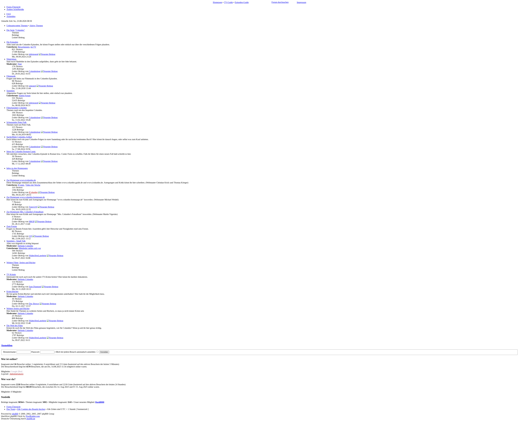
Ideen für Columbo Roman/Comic (21, 151)
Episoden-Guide (242, 2)
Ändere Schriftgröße (15, 9)
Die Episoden (12, 42)
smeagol (32, 86)
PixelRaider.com (33, 416)
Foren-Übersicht (13, 7)
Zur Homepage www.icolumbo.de (21, 180)
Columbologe (35, 71)
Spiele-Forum (24, 95)
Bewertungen (23, 47)
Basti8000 (99, 402)
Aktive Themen (36, 25)
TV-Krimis (11, 274)
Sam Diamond (35, 286)
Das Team (10, 409)
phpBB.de (30, 418)
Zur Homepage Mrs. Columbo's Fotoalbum (24, 212)
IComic (21, 185)
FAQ (8, 14)
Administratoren (16, 374)
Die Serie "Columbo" (15, 30)
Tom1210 (33, 207)
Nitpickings (11, 59)
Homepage (217, 2)
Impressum (301, 2)
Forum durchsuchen (280, 2)
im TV (33, 47)
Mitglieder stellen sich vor (30, 248)
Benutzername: (9, 352)
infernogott (33, 54)
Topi (20, 64)
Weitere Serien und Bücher (17, 308)
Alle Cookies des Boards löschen (31, 409)
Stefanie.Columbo (25, 246)
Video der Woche (32, 185)
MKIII (31, 221)
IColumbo (33, 192)
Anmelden (10, 16)
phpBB (15, 414)
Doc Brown (34, 304)
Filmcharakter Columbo (16, 108)
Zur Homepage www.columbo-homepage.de (25, 197)
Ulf (30, 236)
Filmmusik (11, 76)
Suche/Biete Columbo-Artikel (19, 137)
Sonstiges (10, 91)
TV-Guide (228, 2)
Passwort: (35, 352)
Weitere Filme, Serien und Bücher (20, 262)
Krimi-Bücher (12, 291)
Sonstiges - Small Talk (16, 241)
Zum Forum (11, 226)
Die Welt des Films (14, 325)
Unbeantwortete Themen (17, 25)
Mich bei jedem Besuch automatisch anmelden (76, 352)
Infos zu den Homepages (17, 168)
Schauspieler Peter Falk (16, 122)
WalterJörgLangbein (37, 255)
